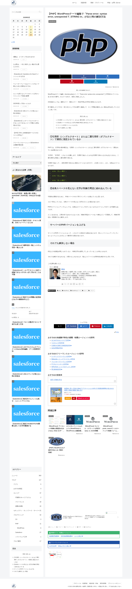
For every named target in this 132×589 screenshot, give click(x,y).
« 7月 (13, 42)
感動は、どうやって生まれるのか (24, 57)
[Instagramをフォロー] (74, 284)
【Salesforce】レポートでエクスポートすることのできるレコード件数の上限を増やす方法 (26, 123)
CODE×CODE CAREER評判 (60, 345)
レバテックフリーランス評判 (60, 356)
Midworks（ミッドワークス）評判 (62, 359)
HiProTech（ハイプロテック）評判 (62, 367)
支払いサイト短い (64, 546)
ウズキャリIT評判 (57, 343)
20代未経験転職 (66, 536)
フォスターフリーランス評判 (60, 361)
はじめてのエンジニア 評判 (60, 340)
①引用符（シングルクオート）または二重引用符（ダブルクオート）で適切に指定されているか (84, 120)
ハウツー (92, 290)
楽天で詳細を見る (56, 379)
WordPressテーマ (76, 290)
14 (31, 29)
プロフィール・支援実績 (80, 583)
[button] (39, 12)
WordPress (52, 290)
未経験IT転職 (53, 536)
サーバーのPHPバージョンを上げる (67, 125)
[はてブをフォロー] (71, 284)
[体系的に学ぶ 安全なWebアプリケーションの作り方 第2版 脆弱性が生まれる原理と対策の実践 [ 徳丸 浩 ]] (56, 395)
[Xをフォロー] (65, 284)
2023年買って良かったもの (22, 103)
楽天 (74, 398)
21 (31, 32)
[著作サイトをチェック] (62, 284)
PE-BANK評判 (56, 369)
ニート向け (78, 536)
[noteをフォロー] (79, 284)
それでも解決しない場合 (64, 128)
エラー (85, 290)
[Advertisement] (84, 306)
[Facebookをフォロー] (68, 284)
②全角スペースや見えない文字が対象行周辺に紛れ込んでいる (75, 122)
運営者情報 (103, 583)
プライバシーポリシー (114, 583)
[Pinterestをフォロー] (82, 284)
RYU (63, 269)
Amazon (68, 398)
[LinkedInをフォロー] (77, 284)
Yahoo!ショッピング (83, 398)
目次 (81, 116)
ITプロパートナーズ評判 (59, 364)
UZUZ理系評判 (56, 348)
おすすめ (52, 546)
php (60, 290)
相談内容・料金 (93, 583)
